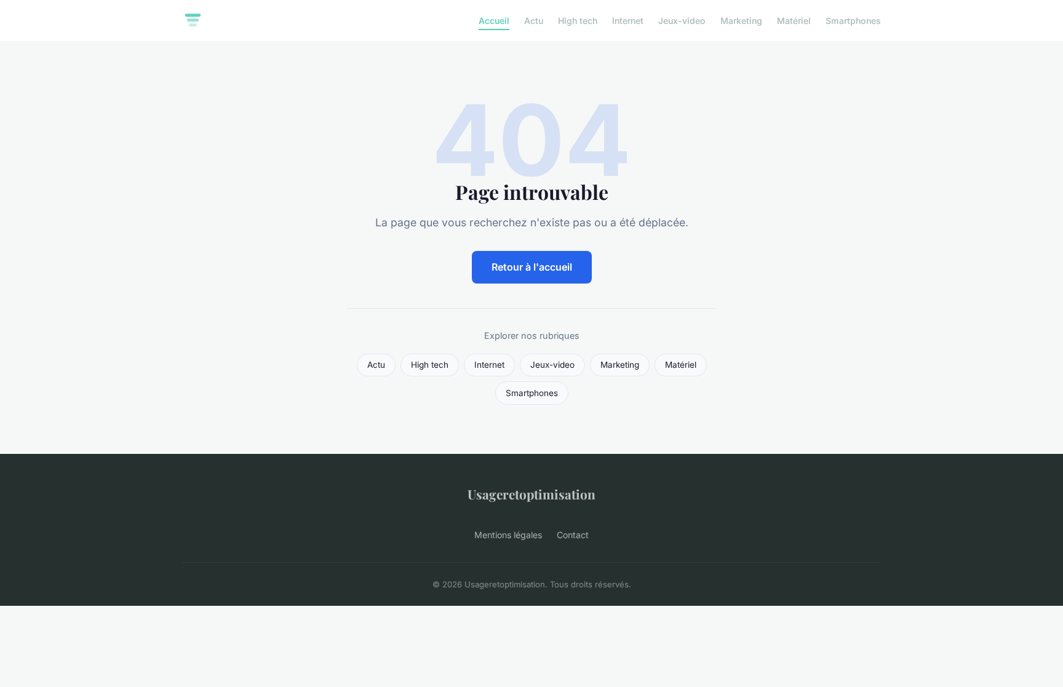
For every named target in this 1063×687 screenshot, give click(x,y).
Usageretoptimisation (531, 493)
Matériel (794, 20)
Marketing (741, 20)
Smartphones (853, 20)
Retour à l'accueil (532, 267)
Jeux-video (682, 20)
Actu (533, 20)
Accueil (494, 20)
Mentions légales (508, 535)
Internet (627, 20)
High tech (577, 20)
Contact (573, 535)
